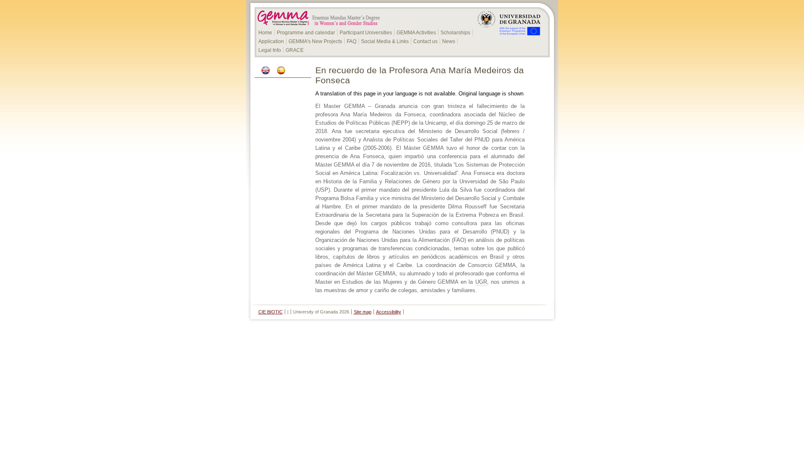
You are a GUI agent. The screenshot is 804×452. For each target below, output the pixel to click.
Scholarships (455, 33)
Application (271, 41)
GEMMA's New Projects (315, 41)
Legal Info (269, 50)
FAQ (351, 41)
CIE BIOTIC (270, 311)
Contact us (425, 41)
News (448, 41)
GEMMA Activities (416, 33)
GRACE (295, 50)
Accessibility (388, 311)
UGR (481, 282)
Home (265, 33)
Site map (362, 311)
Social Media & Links (385, 41)
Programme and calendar (306, 33)
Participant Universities (366, 33)
